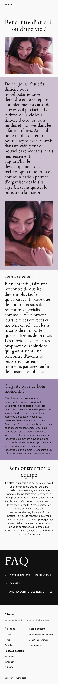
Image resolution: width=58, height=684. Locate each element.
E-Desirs (9, 4)
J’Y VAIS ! (14, 583)
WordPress (21, 678)
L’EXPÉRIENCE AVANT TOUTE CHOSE (30, 575)
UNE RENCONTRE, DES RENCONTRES (30, 591)
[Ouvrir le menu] (51, 4)
